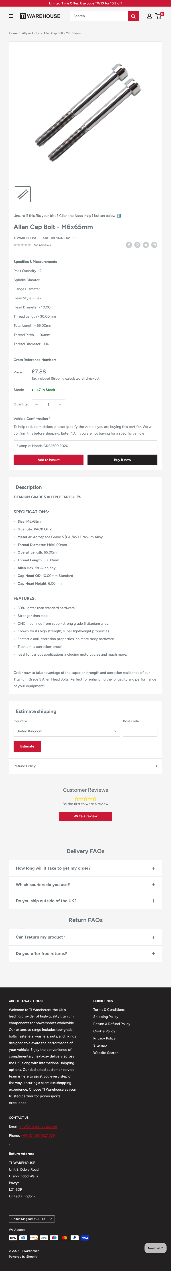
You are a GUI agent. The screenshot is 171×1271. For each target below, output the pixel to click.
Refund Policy (25, 766)
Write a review (85, 816)
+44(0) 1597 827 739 (38, 1135)
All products (30, 33)
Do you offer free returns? (41, 953)
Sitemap (100, 1045)
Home (13, 33)
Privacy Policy (104, 1038)
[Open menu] (11, 16)
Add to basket (49, 460)
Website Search (105, 1053)
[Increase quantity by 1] (60, 404)
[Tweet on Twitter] (146, 244)
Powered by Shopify (23, 1257)
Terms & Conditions (108, 1009)
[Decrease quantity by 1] (36, 404)
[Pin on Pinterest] (137, 244)
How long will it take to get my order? (53, 868)
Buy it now (122, 460)
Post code (131, 721)
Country (20, 721)
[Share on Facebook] (129, 244)
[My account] (149, 16)
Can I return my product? (40, 937)
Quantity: (21, 404)
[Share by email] (154, 244)
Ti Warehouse (25, 238)
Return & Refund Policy (111, 1024)
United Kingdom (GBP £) (28, 1219)
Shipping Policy (105, 1017)
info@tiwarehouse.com (38, 1126)
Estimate (27, 746)
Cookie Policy (104, 1031)
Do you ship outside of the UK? (46, 900)
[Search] (133, 16)
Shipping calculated (66, 379)
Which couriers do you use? (43, 884)
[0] (158, 16)
